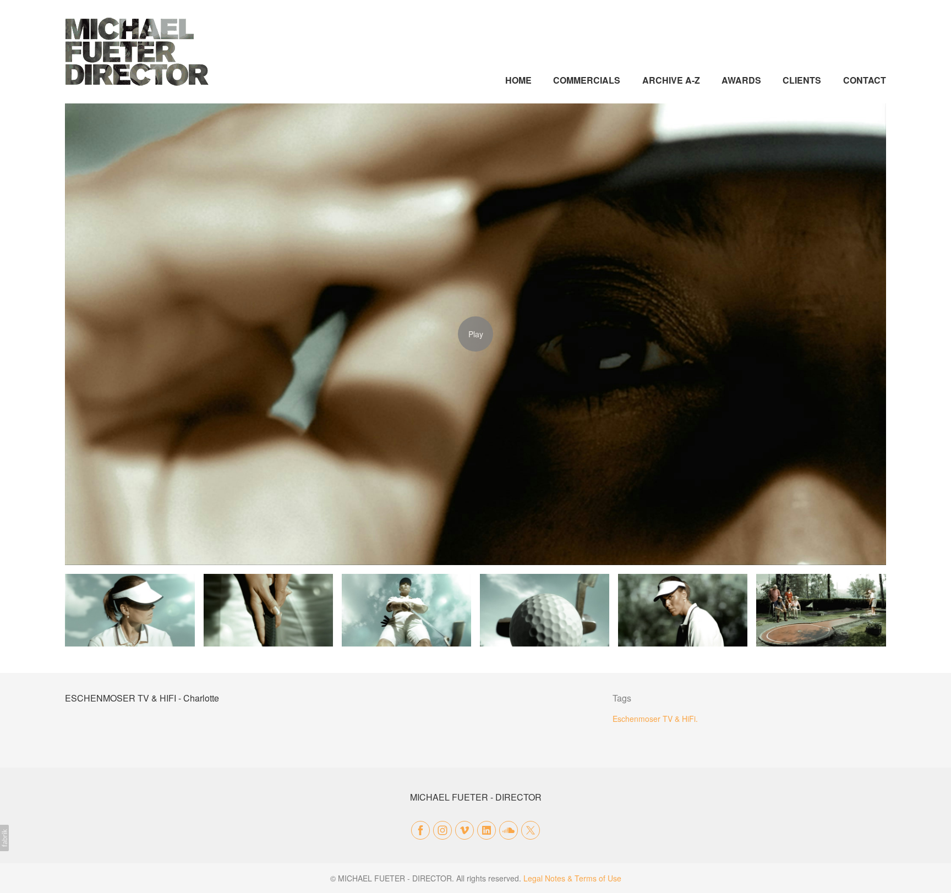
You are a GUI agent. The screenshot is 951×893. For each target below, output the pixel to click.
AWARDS (741, 80)
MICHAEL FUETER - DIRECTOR (476, 797)
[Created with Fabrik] (4, 838)
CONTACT (864, 80)
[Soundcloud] (508, 830)
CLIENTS (802, 80)
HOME (518, 80)
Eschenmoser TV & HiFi (654, 718)
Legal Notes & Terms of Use (572, 878)
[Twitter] (530, 830)
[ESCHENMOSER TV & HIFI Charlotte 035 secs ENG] (475, 334)
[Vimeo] (464, 830)
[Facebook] (420, 830)
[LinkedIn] (486, 830)
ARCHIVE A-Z (671, 80)
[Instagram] (442, 830)
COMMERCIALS (586, 80)
